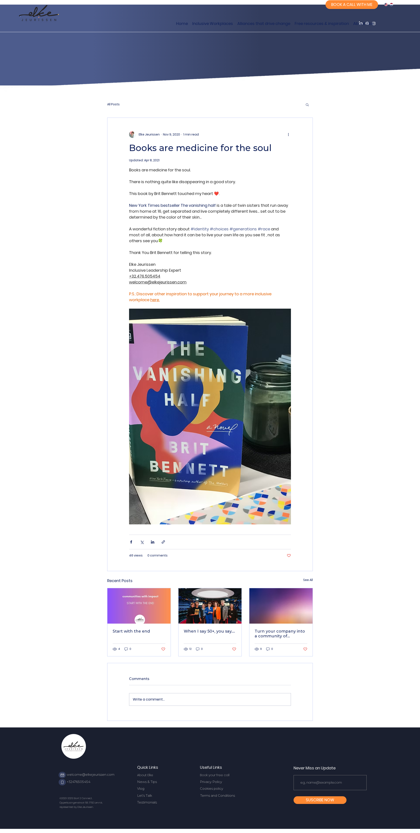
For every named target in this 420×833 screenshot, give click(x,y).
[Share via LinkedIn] (152, 542)
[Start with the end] (139, 606)
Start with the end (131, 631)
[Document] (62, 775)
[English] (386, 4)
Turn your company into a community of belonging (280, 633)
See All (308, 580)
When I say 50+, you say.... (209, 631)
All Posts (113, 104)
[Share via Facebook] (131, 542)
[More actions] (288, 134)
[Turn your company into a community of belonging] (281, 606)
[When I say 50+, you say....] (210, 606)
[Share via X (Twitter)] (142, 542)
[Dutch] (391, 4)
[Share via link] (163, 542)
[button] (307, 104)
